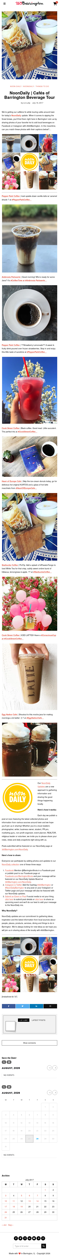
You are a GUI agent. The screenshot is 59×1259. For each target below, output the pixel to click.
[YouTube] (34, 1238)
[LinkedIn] (29, 1238)
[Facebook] (9, 1006)
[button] (29, 162)
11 (14, 1201)
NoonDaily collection (10, 864)
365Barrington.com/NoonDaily (15, 849)
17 (6, 1206)
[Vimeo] (38, 1238)
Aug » (10, 1224)
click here (9, 899)
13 (29, 1201)
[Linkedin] (36, 1006)
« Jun (4, 1224)
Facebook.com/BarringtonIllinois (19, 876)
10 (6, 1201)
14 (37, 1201)
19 (21, 1206)
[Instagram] (25, 1238)
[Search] (4, 1062)
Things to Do (42, 86)
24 (6, 1212)
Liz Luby (26, 103)
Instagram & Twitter (13, 884)
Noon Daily (16, 86)
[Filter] (9, 1062)
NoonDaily (28, 86)
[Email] (50, 1006)
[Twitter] (22, 1006)
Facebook (9, 870)
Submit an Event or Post (15, 896)
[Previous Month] (49, 1067)
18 (14, 1206)
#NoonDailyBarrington (14, 887)
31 (6, 1217)
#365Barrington (44, 884)
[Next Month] (54, 1067)
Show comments (29, 1043)
